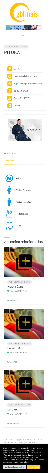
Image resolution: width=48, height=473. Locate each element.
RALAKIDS (13, 348)
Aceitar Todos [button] (34, 467)
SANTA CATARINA (19, 291)
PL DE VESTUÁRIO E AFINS (16, 46)
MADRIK (12, 409)
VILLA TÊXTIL (15, 286)
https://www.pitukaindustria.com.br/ (29, 83)
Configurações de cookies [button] (14, 467)
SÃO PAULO (12, 153)
